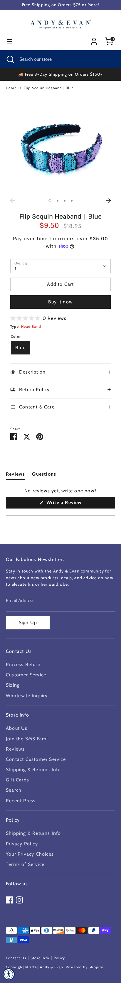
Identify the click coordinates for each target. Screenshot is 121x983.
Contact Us (16, 958)
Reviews (15, 749)
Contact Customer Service (36, 759)
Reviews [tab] (15, 475)
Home (11, 88)
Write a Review (73, 504)
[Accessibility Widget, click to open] (9, 974)
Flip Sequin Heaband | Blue (49, 88)
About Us (17, 728)
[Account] (94, 39)
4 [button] (72, 201)
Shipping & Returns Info (33, 769)
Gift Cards (17, 780)
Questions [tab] (44, 475)
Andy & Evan (51, 967)
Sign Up (28, 622)
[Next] (108, 200)
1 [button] (49, 200)
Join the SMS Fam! (27, 739)
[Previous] (12, 200)
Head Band (31, 326)
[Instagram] (19, 899)
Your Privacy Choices (30, 854)
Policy (59, 958)
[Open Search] (9, 59)
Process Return (23, 664)
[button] (38, 318)
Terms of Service (25, 864)
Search (13, 790)
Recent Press (21, 800)
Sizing (13, 685)
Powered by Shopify (84, 967)
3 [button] (64, 201)
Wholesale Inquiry (27, 695)
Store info (40, 958)
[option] (60, 145)
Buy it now (60, 302)
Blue (20, 347)
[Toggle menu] (9, 41)
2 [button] (57, 201)
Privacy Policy (22, 844)
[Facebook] (9, 899)
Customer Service (26, 675)
